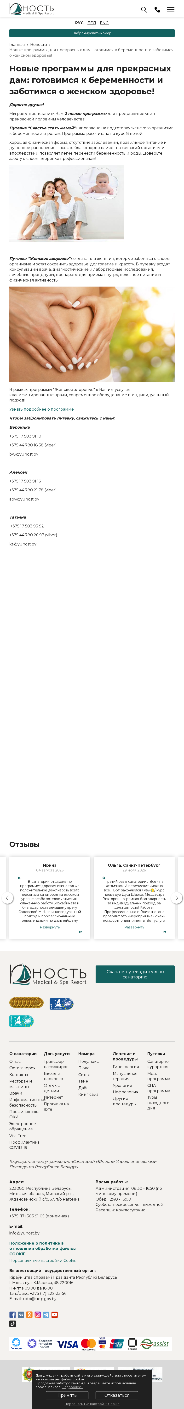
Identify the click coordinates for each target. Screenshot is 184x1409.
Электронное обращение (22, 1126)
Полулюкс (88, 1061)
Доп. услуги (57, 1054)
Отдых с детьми (52, 1088)
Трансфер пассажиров (56, 1064)
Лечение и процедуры (125, 1056)
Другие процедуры (125, 1101)
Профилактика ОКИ (23, 1114)
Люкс (83, 1068)
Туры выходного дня (158, 1102)
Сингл (84, 1074)
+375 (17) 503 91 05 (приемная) (39, 1216)
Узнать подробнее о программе (41, 409)
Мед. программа (158, 1076)
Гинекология (126, 1067)
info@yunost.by (24, 1233)
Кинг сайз (88, 1094)
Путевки (156, 1054)
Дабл (83, 1088)
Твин (83, 1081)
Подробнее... (72, 1387)
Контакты (18, 1074)
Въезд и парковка (53, 1076)
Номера (86, 1054)
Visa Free (17, 1135)
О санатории (23, 1054)
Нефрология (125, 1092)
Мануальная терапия (125, 1076)
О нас (15, 1061)
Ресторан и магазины (20, 1084)
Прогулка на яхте (56, 1107)
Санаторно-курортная (158, 1064)
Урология (122, 1085)
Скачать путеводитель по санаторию (135, 974)
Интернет (53, 1097)
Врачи (15, 1093)
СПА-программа (158, 1088)
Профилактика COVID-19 (23, 1145)
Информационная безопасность (23, 1102)
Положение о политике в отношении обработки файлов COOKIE (42, 1248)
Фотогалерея (22, 1068)
